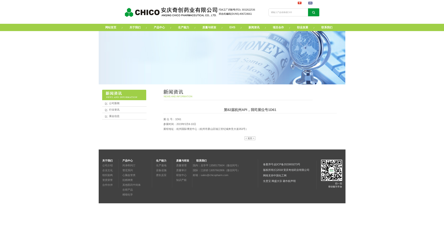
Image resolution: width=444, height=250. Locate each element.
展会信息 (114, 116)
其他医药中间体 (131, 184)
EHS (232, 27)
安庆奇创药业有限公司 (296, 169)
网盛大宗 (277, 181)
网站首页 (110, 27)
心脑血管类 (128, 175)
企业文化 (107, 170)
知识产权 (181, 179)
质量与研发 (209, 27)
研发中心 (181, 175)
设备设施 (161, 170)
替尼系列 (127, 170)
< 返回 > (250, 138)
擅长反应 (161, 175)
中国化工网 (280, 175)
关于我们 (135, 27)
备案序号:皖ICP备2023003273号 (281, 164)
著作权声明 (289, 181)
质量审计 (181, 170)
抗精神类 (127, 179)
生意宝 (267, 181)
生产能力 (183, 27)
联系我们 (326, 27)
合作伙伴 (107, 184)
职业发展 (302, 27)
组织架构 (107, 175)
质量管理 (181, 165)
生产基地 (161, 165)
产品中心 (159, 27)
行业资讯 (114, 109)
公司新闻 (114, 103)
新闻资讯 (254, 27)
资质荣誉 (107, 179)
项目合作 (278, 27)
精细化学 (127, 194)
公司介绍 (107, 165)
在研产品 (127, 189)
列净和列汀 (128, 165)
